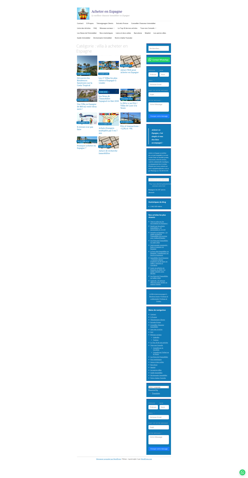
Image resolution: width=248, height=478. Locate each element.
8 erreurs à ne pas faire (85, 128)
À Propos (90, 23)
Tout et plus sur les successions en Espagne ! (159, 223)
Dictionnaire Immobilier (102, 38)
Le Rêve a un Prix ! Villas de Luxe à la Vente (128, 105)
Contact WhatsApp (160, 59)
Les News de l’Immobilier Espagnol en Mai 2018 (109, 98)
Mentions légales (154, 296)
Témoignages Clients (104, 23)
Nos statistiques (106, 33)
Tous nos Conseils (147, 28)
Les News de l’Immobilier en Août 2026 (159, 242)
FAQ (95, 28)
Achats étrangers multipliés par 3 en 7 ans (108, 130)
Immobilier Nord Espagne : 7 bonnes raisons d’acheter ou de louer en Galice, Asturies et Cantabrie (159, 261)
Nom (161, 70)
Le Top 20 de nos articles (127, 28)
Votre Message (154, 100)
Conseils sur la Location (158, 349)
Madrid (147, 33)
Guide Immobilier (83, 38)
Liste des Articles (84, 28)
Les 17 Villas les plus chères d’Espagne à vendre (108, 80)
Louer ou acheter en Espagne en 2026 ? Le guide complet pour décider (157, 271)
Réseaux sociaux (106, 28)
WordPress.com (146, 459)
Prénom (151, 70)
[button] (242, 472)
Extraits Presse (122, 23)
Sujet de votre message (158, 90)
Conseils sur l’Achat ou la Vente (161, 353)
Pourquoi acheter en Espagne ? (86, 146)
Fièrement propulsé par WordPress (108, 459)
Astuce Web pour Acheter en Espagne (129, 71)
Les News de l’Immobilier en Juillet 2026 (159, 277)
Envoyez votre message (159, 116)
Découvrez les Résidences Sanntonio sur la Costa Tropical (84, 82)
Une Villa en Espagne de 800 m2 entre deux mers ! (87, 106)
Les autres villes (159, 33)
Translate (156, 393)
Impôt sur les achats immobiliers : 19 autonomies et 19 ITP (158, 228)
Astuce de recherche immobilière (108, 152)
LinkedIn (156, 337)
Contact (80, 23)
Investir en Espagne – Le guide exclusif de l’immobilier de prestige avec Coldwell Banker (158, 235)
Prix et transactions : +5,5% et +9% (130, 127)
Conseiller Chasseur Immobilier (143, 23)
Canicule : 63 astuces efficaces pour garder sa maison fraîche (158, 282)
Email (150, 80)
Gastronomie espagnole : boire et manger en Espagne (159, 247)
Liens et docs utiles (123, 33)
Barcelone (138, 33)
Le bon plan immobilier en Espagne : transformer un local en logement (159, 253)
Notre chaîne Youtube (123, 38)
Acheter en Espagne (107, 11)
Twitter (155, 340)
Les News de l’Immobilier (87, 33)
